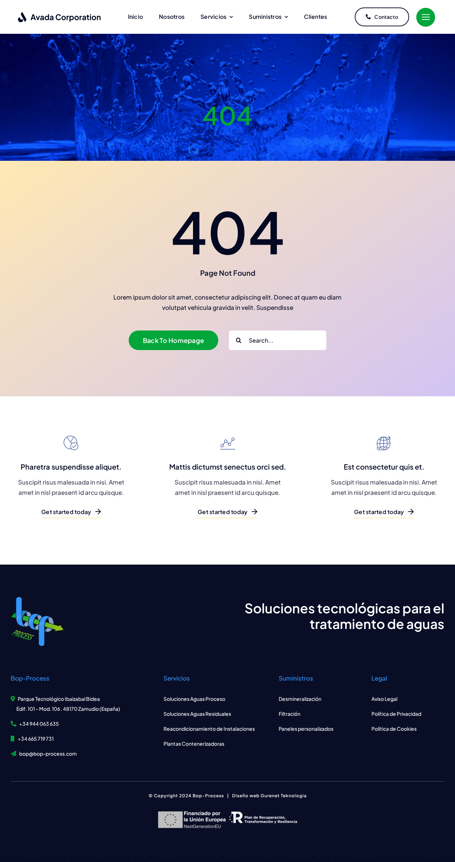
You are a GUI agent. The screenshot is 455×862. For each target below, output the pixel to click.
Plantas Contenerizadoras (194, 743)
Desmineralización (300, 699)
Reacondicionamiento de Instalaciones (209, 728)
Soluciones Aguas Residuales (197, 713)
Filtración (289, 713)
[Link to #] (425, 17)
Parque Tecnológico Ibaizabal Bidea (59, 699)
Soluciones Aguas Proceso (194, 699)
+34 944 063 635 (39, 723)
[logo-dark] (59, 14)
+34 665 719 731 (36, 738)
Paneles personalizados (306, 728)
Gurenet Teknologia (284, 795)
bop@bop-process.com (48, 753)
